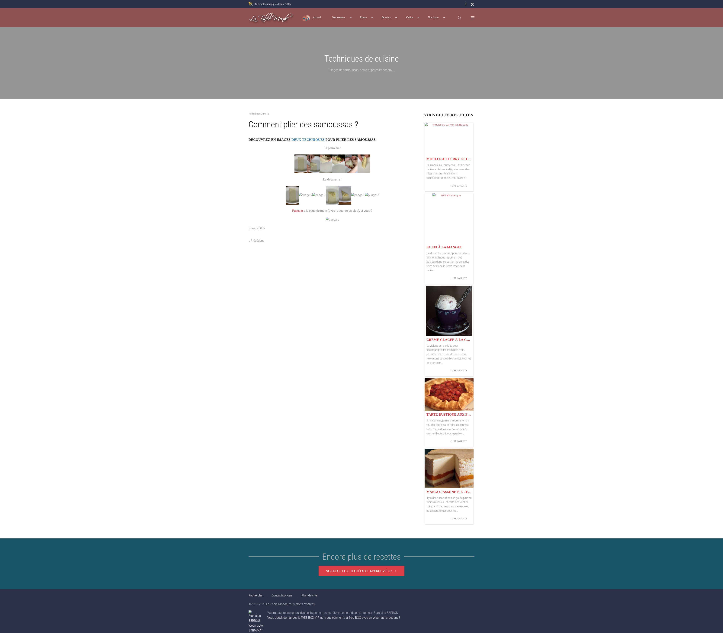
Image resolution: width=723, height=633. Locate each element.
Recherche (255, 595)
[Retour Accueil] (271, 17)
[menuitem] (312, 17)
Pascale (297, 211)
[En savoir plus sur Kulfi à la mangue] (449, 218)
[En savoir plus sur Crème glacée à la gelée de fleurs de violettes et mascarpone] (449, 311)
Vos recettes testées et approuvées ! (359, 571)
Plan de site (309, 595)
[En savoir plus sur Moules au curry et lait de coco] (449, 139)
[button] (459, 17)
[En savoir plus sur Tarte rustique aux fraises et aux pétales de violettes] (449, 394)
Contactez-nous (282, 595)
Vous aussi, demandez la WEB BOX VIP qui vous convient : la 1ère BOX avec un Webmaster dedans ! (333, 617)
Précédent (257, 240)
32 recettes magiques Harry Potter (273, 4)
